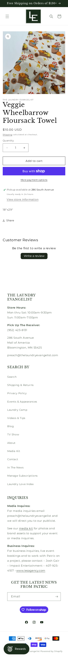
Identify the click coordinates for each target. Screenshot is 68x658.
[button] (7, 16)
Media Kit (13, 451)
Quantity (8, 140)
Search (12, 376)
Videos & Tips (16, 418)
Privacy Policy (17, 393)
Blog (10, 426)
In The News (15, 467)
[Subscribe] (57, 596)
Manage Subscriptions (22, 475)
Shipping (7, 134)
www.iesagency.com (30, 570)
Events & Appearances (22, 401)
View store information (22, 199)
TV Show (13, 434)
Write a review (34, 256)
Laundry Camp (17, 409)
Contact (12, 459)
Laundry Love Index (20, 484)
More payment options (34, 179)
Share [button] (10, 220)
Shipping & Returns (20, 385)
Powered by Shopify (51, 651)
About (11, 443)
